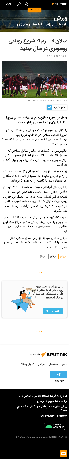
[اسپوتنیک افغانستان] (59, 6)
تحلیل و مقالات (26, 364)
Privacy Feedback (56, 416)
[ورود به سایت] (26, 4)
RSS (41, 415)
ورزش (63, 256)
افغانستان (53, 364)
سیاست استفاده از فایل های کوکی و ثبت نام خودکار (42, 408)
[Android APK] (54, 427)
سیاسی (41, 364)
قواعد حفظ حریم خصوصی (52, 401)
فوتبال (42, 256)
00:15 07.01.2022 (57, 56)
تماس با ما (24, 396)
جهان (64, 364)
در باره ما (62, 395)
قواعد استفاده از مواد (44, 395)
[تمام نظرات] (63, 453)
